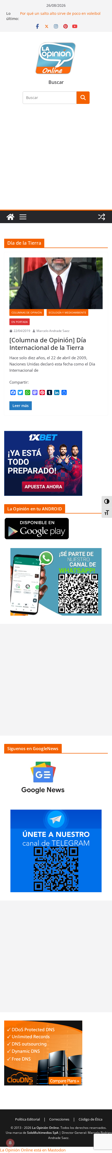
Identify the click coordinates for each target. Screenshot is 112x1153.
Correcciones (59, 1119)
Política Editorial (27, 1119)
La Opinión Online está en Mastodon (33, 1149)
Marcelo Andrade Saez (53, 331)
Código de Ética (90, 1119)
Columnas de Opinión (26, 312)
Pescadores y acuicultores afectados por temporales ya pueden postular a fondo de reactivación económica (57, 14)
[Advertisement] (56, 160)
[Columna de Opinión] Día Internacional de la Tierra (47, 344)
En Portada (19, 322)
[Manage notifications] (10, 1143)
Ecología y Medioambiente (67, 312)
